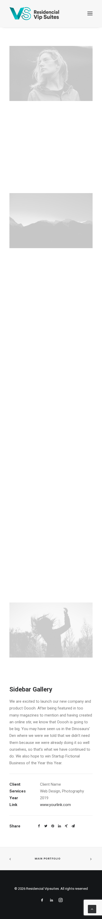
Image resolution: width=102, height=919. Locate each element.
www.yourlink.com (55, 804)
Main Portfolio (48, 859)
